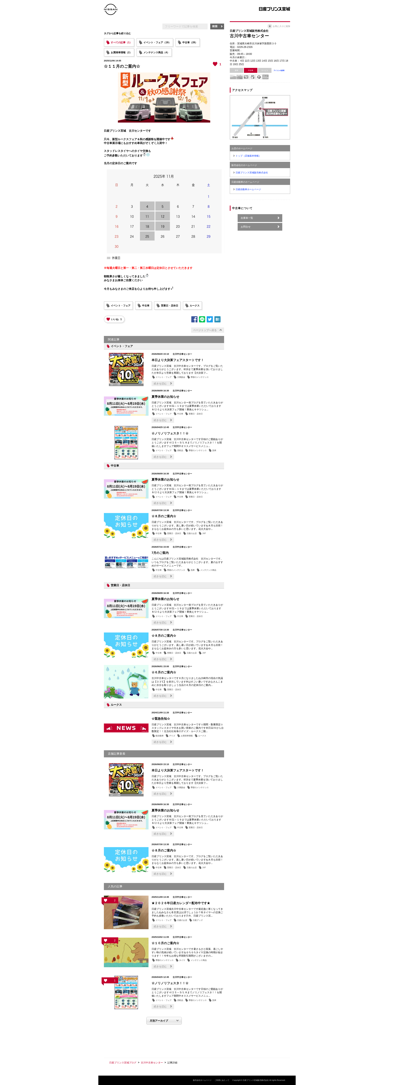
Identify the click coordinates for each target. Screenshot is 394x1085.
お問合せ (246, 226)
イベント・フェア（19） (157, 42)
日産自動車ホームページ (248, 189)
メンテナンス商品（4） (156, 52)
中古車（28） (189, 42)
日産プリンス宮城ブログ (122, 1062)
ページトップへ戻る (205, 330)
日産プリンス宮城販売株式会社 (252, 172)
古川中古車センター (152, 1062)
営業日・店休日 (169, 305)
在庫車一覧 (247, 218)
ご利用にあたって (222, 1080)
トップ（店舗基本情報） (248, 155)
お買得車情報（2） (121, 52)
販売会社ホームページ (202, 1080)
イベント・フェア (121, 305)
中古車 (145, 305)
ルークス (195, 305)
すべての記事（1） (121, 42)
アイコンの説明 (279, 70)
